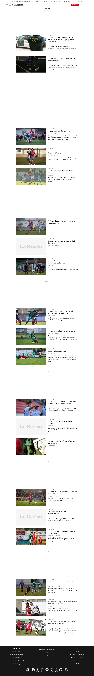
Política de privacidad (77, 654)
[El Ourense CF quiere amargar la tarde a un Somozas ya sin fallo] (31, 627)
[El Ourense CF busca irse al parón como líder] (31, 426)
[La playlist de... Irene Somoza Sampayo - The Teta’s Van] (31, 446)
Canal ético (77, 651)
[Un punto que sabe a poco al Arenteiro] (31, 336)
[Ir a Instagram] (37, 670)
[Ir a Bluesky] (51, 670)
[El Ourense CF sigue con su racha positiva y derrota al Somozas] (31, 607)
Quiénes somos (16, 651)
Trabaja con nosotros (16, 654)
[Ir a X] (33, 670)
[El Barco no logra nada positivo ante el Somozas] (31, 587)
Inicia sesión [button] (84, 4)
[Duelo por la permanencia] (31, 356)
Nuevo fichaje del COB (70, 1)
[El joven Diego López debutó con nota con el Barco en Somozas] (31, 266)
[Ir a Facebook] (28, 670)
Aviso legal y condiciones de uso (77, 660)
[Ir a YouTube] (47, 670)
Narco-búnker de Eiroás (38, 1)
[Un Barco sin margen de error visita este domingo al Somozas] (31, 156)
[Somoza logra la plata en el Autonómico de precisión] (31, 246)
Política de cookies (77, 657)
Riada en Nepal (14, 1)
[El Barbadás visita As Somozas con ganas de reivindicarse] (31, 64)
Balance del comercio (25, 1)
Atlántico (47, 655)
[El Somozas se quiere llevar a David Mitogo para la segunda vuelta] (31, 316)
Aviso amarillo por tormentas (54, 1)
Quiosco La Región (16, 657)
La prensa (80, 1)
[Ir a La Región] (16, 5)
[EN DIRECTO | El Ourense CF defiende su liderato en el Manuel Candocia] (31, 407)
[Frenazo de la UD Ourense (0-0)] (31, 136)
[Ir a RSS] (66, 670)
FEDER (77, 664)
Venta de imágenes (16, 664)
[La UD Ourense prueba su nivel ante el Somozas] (31, 176)
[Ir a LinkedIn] (42, 670)
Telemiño (47, 652)
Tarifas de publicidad (17, 660)
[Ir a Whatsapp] (56, 670)
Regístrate (75, 5)
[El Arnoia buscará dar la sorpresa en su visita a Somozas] (31, 226)
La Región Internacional (47, 649)
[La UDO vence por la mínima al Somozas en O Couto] (31, 497)
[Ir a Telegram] (61, 670)
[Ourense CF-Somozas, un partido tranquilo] (31, 517)
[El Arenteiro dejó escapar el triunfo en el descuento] (31, 536)
